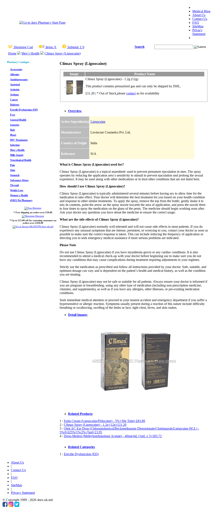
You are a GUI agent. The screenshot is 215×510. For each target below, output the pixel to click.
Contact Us (199, 19)
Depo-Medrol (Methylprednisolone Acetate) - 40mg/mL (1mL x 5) (113, 436)
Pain (12, 165)
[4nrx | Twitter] (16, 505)
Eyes (12, 114)
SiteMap (197, 26)
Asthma (14, 94)
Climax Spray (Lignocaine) (63, 53)
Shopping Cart (23, 47)
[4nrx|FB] (5, 505)
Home (12, 53)
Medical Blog (201, 11)
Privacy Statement (198, 32)
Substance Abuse (19, 180)
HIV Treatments (19, 140)
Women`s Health (19, 195)
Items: (49, 47)
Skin (12, 170)
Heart (13, 134)
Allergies (14, 74)
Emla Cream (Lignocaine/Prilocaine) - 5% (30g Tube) (104, 421)
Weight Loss (16, 190)
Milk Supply (17, 155)
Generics (14, 124)
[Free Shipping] (32, 208)
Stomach (15, 175)
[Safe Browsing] (33, 226)
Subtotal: (73, 47)
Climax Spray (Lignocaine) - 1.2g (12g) (95, 424)
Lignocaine (97, 121)
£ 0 (82, 47)
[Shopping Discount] (33, 216)
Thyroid (14, 185)
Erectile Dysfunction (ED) (24, 109)
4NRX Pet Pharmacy (21, 200)
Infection (15, 145)
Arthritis (15, 89)
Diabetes (14, 104)
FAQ (195, 22)
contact (131, 93)
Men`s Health (30, 53)
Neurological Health (20, 160)
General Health (18, 119)
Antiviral (15, 84)
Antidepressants (19, 79)
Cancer (14, 99)
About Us (198, 15)
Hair (12, 129)
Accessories (16, 69)
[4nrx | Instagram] (10, 505)
